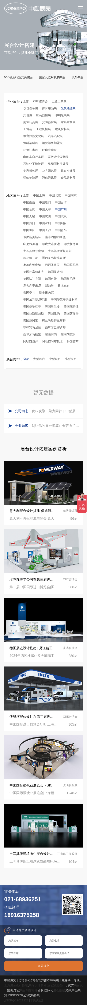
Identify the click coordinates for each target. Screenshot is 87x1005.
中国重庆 (29, 230)
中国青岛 (61, 230)
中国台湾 (61, 202)
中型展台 (55, 359)
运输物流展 (30, 177)
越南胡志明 (68, 334)
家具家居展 (68, 122)
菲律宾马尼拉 (32, 327)
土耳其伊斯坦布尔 (60, 251)
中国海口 (29, 223)
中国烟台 (61, 223)
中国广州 (61, 209)
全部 (26, 101)
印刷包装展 (62, 115)
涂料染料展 (30, 143)
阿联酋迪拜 (30, 341)
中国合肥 (29, 209)
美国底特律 (71, 306)
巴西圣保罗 (52, 265)
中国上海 (39, 195)
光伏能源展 (68, 108)
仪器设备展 (30, 108)
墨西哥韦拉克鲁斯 (54, 258)
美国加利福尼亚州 (35, 299)
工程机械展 (43, 129)
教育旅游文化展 (33, 136)
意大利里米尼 (32, 285)
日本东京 (64, 285)
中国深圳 (45, 223)
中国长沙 (45, 230)
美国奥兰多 (52, 306)
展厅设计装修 (37, 985)
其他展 (27, 115)
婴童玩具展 (30, 122)
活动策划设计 (56, 985)
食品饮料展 (68, 177)
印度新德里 (71, 244)
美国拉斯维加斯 (33, 313)
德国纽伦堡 (68, 278)
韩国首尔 (73, 341)
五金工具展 (59, 101)
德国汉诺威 (55, 271)
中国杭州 (45, 216)
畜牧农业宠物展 (58, 157)
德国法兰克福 (32, 278)
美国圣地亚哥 (32, 306)
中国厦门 (45, 202)
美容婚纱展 (30, 170)
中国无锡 (29, 216)
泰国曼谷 (29, 292)
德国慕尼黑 (71, 265)
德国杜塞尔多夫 (33, 271)
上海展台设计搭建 (16, 985)
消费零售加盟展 (52, 143)
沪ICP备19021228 (16, 1000)
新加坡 (49, 285)
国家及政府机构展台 (52, 77)
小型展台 (71, 359)
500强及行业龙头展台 (18, 77)
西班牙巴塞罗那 (55, 327)
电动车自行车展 (33, 157)
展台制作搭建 (29, 990)
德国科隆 (51, 278)
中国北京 (55, 195)
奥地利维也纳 (32, 265)
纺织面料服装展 (58, 163)
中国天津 (45, 209)
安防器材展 (49, 122)
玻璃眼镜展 (49, 150)
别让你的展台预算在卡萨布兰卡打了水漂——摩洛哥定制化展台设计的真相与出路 (56, 426)
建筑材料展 (62, 129)
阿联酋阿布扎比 (52, 341)
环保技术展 (30, 150)
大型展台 (39, 359)
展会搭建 (59, 990)
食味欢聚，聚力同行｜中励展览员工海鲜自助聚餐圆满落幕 (56, 411)
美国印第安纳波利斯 (64, 299)
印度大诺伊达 (51, 244)
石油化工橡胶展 (33, 163)
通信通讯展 (49, 177)
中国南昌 (29, 202)
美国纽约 (54, 313)
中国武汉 (61, 216)
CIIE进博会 (40, 101)
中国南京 (71, 195)
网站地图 (37, 1000)
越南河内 (51, 334)
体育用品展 (49, 108)
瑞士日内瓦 (46, 292)
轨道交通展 (68, 170)
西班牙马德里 (32, 334)
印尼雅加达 (30, 244)
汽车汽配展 (55, 136)
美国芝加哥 (71, 313)
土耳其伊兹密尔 (33, 251)
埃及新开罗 (30, 258)
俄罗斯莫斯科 (32, 237)
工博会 (27, 129)
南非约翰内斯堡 (55, 237)
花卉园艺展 (49, 170)
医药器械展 (43, 115)
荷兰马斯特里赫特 (54, 320)
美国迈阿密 (30, 320)
